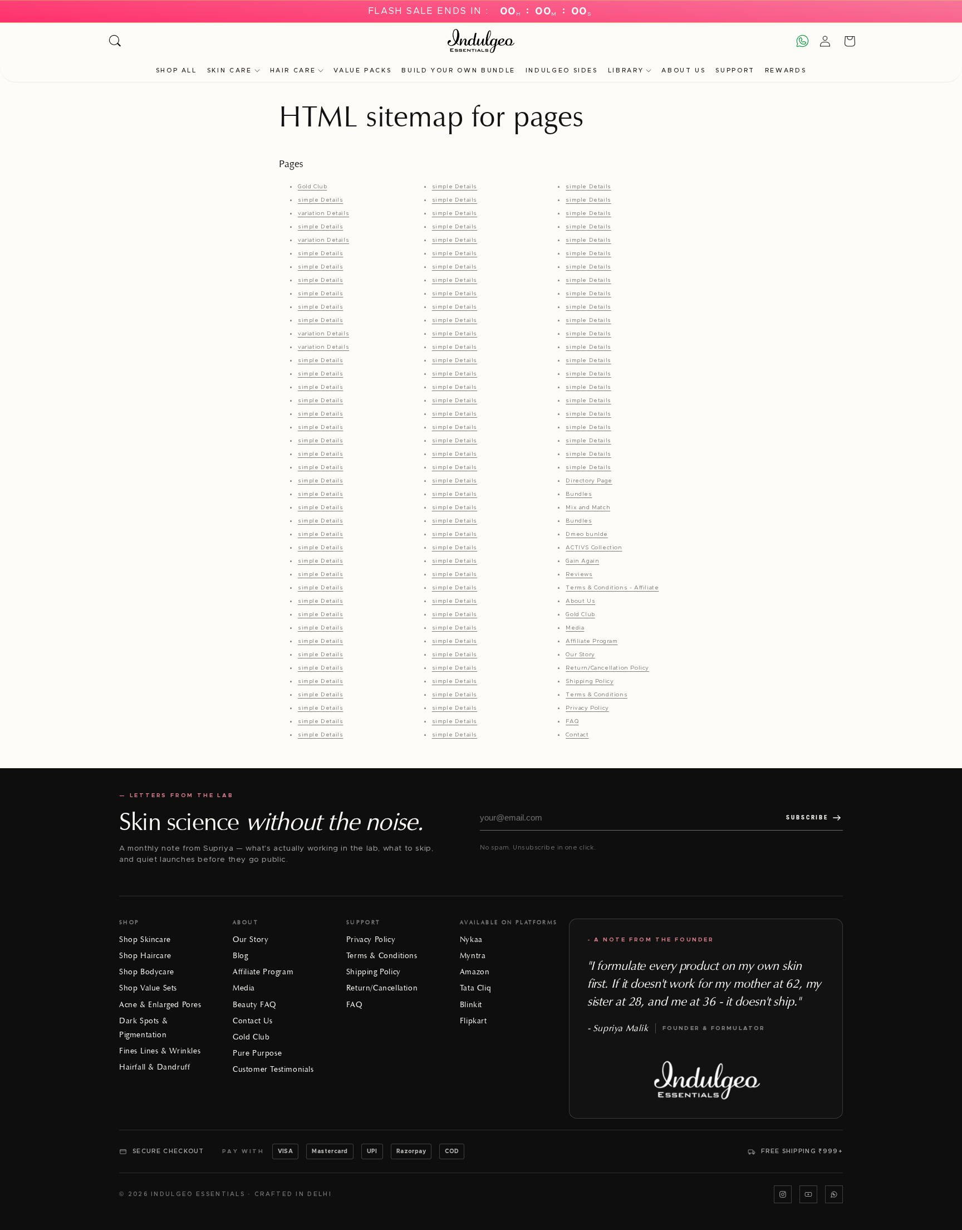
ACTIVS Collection (594, 547)
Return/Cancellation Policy (607, 668)
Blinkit (471, 1004)
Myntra (473, 955)
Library (626, 70)
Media (575, 628)
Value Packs (362, 70)
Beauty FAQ (254, 1004)
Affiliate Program (591, 641)
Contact (577, 735)
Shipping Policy (589, 681)
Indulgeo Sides (562, 70)
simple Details (320, 200)
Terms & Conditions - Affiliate (612, 587)
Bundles (579, 494)
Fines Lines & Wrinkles (159, 1051)
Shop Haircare (145, 955)
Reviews (579, 574)
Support (734, 70)
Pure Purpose (257, 1053)
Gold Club (312, 186)
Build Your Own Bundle (458, 70)
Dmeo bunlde (587, 534)
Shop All (176, 70)
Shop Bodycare (146, 972)
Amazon (475, 972)
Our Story (580, 654)
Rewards (785, 70)
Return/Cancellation (382, 988)
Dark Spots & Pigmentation (143, 1027)
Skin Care (229, 70)
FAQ (572, 721)
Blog (240, 955)
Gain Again (582, 561)
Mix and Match (588, 507)
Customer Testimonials (273, 1069)
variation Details (323, 213)
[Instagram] (783, 1194)
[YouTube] (808, 1194)
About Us (683, 70)
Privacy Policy (587, 708)
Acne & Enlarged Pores (160, 1004)
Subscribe (807, 817)
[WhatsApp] (834, 1194)
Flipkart (473, 1021)
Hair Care (293, 70)
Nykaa (471, 939)
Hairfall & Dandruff (154, 1067)
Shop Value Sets (148, 988)
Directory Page (589, 481)
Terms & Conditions (596, 694)
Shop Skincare (145, 939)
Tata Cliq (475, 988)
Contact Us (253, 1021)
